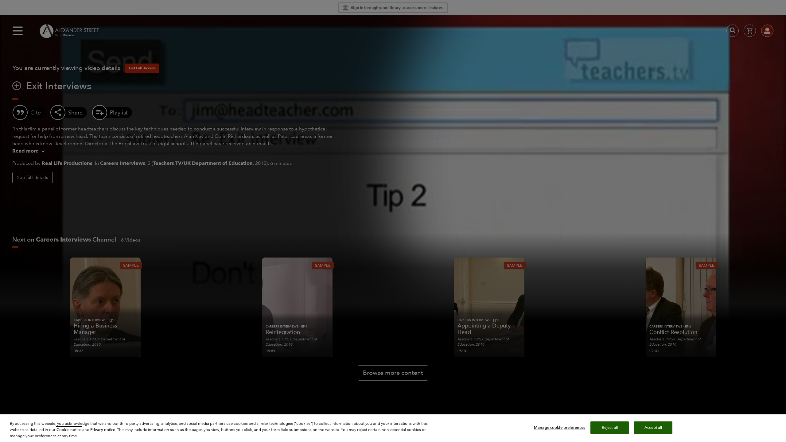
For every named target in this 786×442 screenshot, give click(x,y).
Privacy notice (102, 429)
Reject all (610, 427)
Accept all (653, 427)
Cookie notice (68, 429)
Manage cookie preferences (559, 427)
